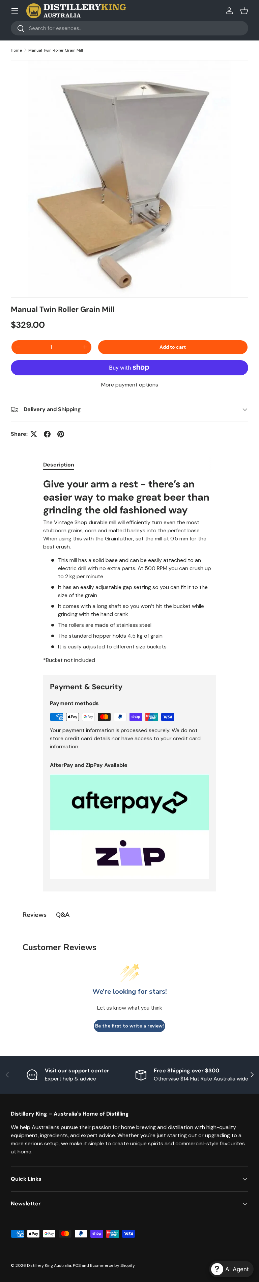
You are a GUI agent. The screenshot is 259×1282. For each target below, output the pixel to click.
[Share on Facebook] (47, 434)
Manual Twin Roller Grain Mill (55, 50)
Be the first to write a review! (129, 1026)
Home (16, 50)
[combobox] (129, 28)
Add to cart (173, 347)
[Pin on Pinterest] (60, 434)
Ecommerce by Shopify (112, 1265)
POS (77, 1265)
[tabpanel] (129, 571)
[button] (244, 10)
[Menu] (14, 10)
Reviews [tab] (35, 915)
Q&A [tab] (62, 915)
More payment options (129, 384)
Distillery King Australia (49, 1265)
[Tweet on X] (33, 434)
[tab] (58, 464)
